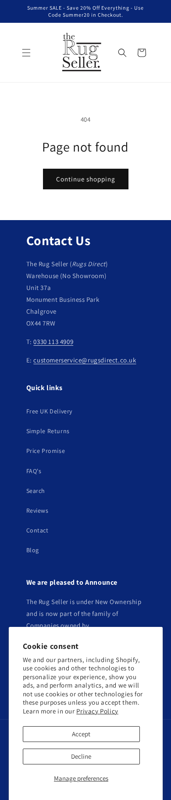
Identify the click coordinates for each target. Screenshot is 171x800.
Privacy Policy (97, 711)
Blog (32, 550)
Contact (37, 530)
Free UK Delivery (49, 411)
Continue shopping (85, 179)
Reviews (37, 510)
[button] (26, 52)
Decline (81, 756)
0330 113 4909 (53, 341)
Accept (81, 734)
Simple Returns (48, 431)
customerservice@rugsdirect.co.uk (84, 360)
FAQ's (34, 471)
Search (36, 491)
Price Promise (45, 451)
